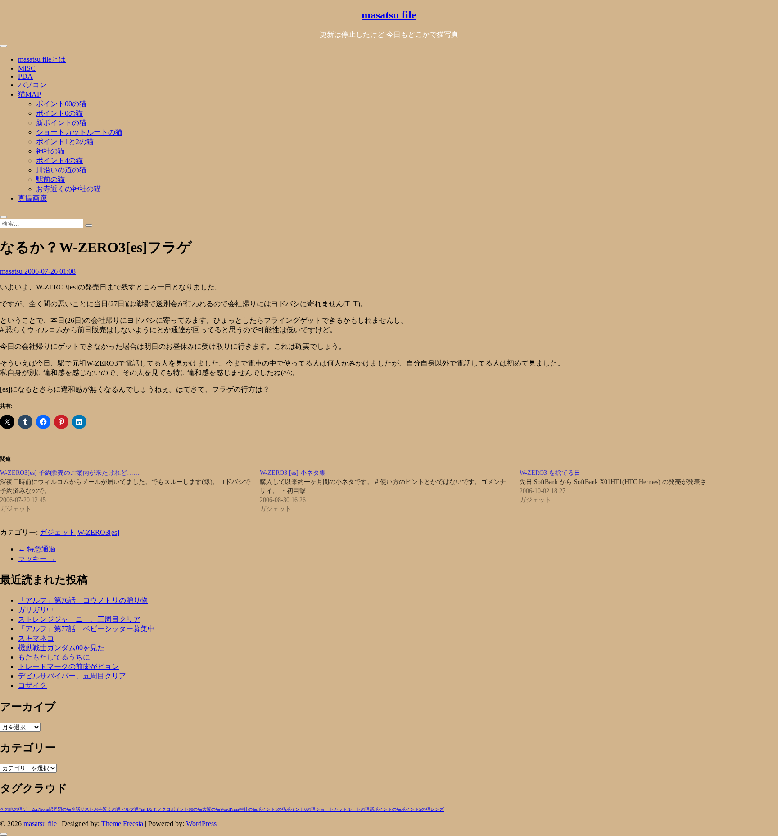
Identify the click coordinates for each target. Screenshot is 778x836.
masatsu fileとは (42, 59)
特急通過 (37, 549)
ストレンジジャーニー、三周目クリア (79, 619)
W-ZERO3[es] (98, 532)
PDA (25, 76)
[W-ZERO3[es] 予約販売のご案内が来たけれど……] (130, 491)
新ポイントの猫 (61, 123)
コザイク (32, 685)
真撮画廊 (32, 198)
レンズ (437, 809)
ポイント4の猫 (59, 160)
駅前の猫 (50, 179)
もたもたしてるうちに (54, 657)
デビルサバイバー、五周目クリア (72, 676)
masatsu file (389, 15)
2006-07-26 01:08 (50, 271)
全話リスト (82, 809)
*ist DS (146, 809)
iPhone (42, 809)
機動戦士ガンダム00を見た (61, 647)
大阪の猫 (211, 809)
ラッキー (37, 558)
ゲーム (29, 809)
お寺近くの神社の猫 (68, 189)
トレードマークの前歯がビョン (68, 666)
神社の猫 (50, 151)
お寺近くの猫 (107, 809)
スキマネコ (36, 638)
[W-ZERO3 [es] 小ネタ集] (390, 491)
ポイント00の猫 (61, 104)
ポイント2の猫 (415, 809)
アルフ (127, 809)
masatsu (12, 271)
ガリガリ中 (36, 610)
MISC (27, 68)
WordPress (229, 809)
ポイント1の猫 (271, 809)
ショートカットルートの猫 (79, 132)
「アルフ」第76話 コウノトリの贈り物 (83, 600)
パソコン (32, 85)
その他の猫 (11, 809)
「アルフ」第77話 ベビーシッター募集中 (86, 629)
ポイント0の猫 (59, 113)
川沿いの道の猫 (61, 170)
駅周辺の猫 (60, 809)
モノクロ (162, 809)
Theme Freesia (122, 823)
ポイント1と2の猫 (65, 141)
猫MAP (29, 94)
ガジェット (58, 532)
